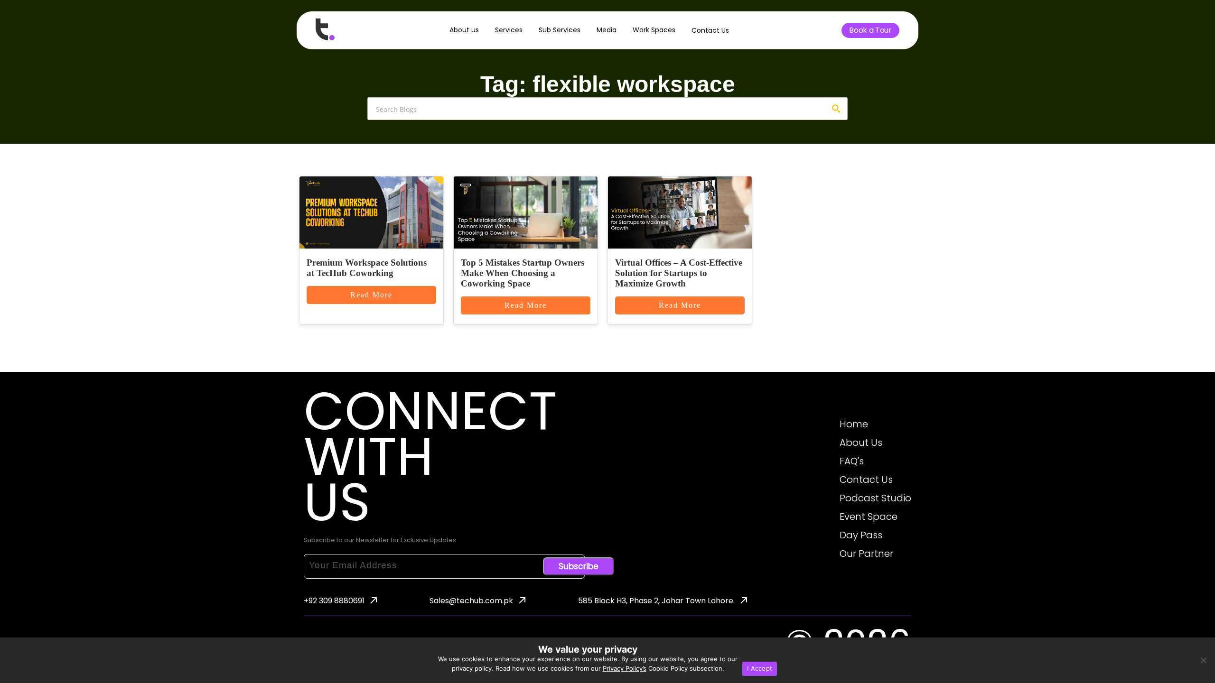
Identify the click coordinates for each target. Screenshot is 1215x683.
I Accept (759, 668)
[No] (1203, 660)
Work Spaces (654, 30)
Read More (371, 295)
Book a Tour (870, 30)
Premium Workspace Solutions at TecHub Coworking (367, 268)
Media (607, 30)
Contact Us (710, 30)
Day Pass (861, 535)
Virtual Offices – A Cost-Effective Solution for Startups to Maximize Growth (678, 273)
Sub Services (559, 30)
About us (464, 30)
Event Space (868, 516)
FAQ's (852, 461)
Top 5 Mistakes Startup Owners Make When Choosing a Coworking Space (522, 273)
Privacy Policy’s (624, 668)
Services (509, 30)
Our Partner (866, 553)
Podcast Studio (875, 498)
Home (854, 424)
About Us (861, 442)
